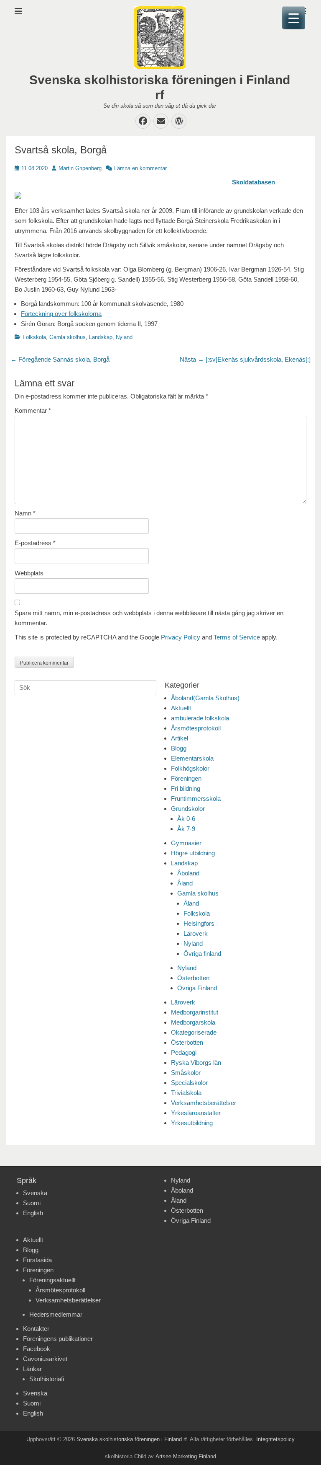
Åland (185, 883)
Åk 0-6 (186, 818)
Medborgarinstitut (194, 1012)
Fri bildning (185, 788)
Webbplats (29, 573)
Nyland (124, 337)
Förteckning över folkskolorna (61, 313)
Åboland (188, 873)
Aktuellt (181, 708)
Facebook (36, 1348)
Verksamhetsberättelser (203, 1102)
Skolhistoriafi (46, 1378)
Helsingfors (198, 923)
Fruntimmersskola (196, 798)
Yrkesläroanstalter (196, 1112)
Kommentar (33, 410)
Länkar (32, 1368)
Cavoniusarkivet (45, 1358)
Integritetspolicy (275, 1439)
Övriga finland (202, 953)
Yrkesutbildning (192, 1122)
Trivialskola (186, 1092)
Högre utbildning (193, 853)
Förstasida (37, 1259)
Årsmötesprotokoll (196, 728)
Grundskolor (188, 808)
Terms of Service (237, 637)
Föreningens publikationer (58, 1338)
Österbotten (193, 977)
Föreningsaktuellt (52, 1280)
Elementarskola (192, 758)
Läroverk (195, 933)
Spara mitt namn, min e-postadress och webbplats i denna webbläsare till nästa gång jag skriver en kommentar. (149, 617)
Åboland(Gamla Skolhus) (205, 697)
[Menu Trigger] (293, 17)
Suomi (32, 1202)
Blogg (178, 748)
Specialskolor (189, 1082)
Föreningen (186, 778)
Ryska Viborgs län (196, 1062)
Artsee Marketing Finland (185, 1456)
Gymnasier (186, 842)
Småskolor (186, 1072)
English (33, 1213)
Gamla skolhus (67, 337)
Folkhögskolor (190, 768)
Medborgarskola (193, 1022)
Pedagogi (183, 1052)
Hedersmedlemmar (55, 1314)
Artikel (179, 738)
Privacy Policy (180, 637)
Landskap (100, 337)
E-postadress (35, 542)
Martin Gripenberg (80, 168)
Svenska (35, 1192)
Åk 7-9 (186, 828)
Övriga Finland (197, 987)
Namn (25, 513)
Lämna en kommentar (140, 168)
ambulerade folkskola (200, 718)
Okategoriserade (194, 1032)
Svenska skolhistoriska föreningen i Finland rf (131, 1439)
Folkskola (34, 337)
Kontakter (36, 1328)
